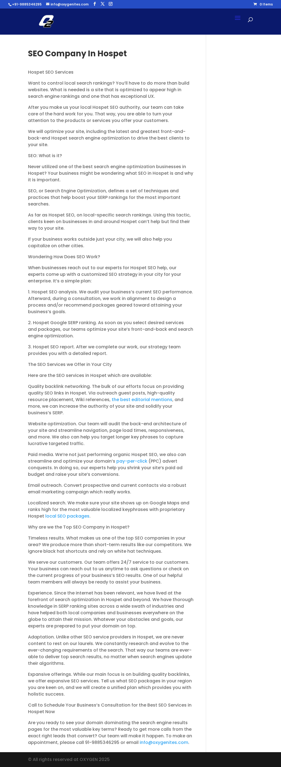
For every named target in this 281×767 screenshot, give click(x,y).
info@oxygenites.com (164, 742)
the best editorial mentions (142, 399)
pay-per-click (131, 461)
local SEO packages (67, 516)
